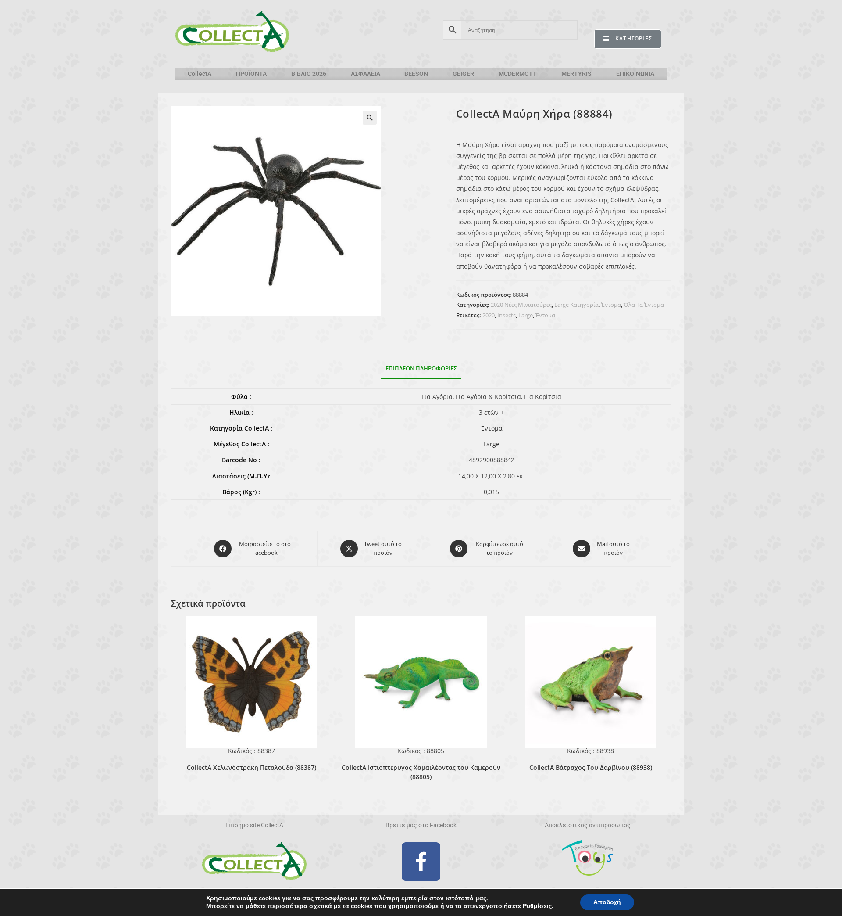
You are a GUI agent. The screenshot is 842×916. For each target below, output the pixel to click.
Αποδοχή (607, 902)
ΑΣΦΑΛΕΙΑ (365, 73)
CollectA (199, 73)
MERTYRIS (576, 73)
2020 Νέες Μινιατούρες (521, 305)
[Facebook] (421, 861)
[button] (370, 118)
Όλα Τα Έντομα (644, 305)
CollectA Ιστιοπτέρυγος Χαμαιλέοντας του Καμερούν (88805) (421, 772)
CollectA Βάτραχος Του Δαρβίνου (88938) (590, 767)
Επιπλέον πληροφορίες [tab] (421, 368)
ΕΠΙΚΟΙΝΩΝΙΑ (635, 73)
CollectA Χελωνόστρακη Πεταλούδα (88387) (251, 767)
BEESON (416, 73)
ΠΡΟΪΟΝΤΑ (251, 73)
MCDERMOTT (518, 73)
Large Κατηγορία (576, 305)
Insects (506, 315)
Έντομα (611, 305)
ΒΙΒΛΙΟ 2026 (308, 73)
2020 (488, 315)
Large (525, 315)
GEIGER (463, 73)
